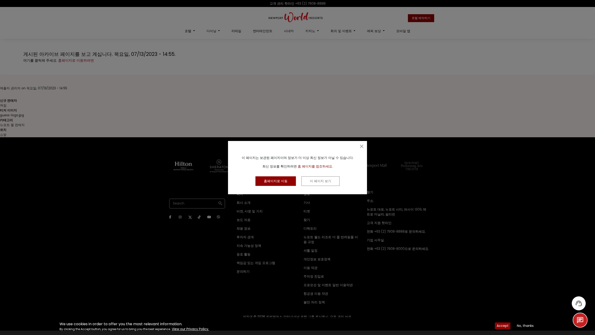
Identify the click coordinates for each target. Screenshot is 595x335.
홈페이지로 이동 (276, 181)
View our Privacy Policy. (190, 329)
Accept (503, 325)
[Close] (361, 146)
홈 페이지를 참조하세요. (315, 166)
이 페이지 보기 (320, 181)
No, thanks (525, 325)
